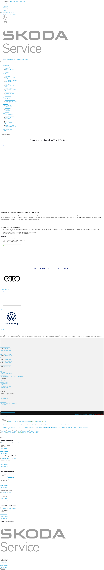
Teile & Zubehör (8, 120)
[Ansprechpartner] (25, 431)
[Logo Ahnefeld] (7, 12)
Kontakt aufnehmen (4, 417)
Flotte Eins (7, 128)
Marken (4, 73)
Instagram (5, 10)
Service (4, 113)
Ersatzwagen (8, 117)
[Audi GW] (38, 421)
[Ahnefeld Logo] (7, 412)
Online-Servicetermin (9, 125)
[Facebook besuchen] (32, 431)
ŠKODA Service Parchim (5, 365)
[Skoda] (33, 421)
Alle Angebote (8, 98)
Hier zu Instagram (4, 398)
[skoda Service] (35, 58)
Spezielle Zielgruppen (10, 93)
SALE (4, 97)
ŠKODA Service (8, 78)
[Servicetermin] (9, 432)
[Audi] (3, 421)
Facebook (5, 9)
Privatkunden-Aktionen (10, 100)
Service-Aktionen (9, 102)
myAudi (7, 121)
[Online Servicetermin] (9, 431)
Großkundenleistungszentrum (9, 126)
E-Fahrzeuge (8, 86)
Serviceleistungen (4, 383)
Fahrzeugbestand (4, 381)
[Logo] (7, 62)
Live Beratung (8, 96)
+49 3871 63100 (7, 359)
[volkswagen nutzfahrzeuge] (5, 23)
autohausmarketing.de (99, 414)
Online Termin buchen (7, 129)
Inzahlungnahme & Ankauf (10, 89)
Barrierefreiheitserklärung (11, 403)
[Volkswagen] (12, 421)
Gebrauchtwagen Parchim (6, 361)
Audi (6, 75)
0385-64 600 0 (7, 348)
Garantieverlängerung (10, 90)
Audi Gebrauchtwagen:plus (11, 80)
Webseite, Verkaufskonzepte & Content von (84, 414)
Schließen (2, 568)
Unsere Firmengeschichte (10, 71)
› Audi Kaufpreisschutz (5, 289)
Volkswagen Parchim (4, 358)
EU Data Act (3, 404)
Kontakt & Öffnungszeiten (5, 389)
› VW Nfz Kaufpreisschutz (5, 330)
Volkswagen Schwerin (5, 347)
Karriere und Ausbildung (10, 69)
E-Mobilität (5, 104)
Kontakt (6, 72)
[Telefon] (14, 431)
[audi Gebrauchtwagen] (15, 59)
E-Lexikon (7, 109)
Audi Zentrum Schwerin (5, 354)
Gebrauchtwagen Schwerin (6, 350)
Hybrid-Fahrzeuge (9, 88)
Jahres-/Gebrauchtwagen (10, 85)
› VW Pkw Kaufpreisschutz (5, 309)
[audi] (10, 14)
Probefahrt (7, 94)
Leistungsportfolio (9, 114)
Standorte (7, 68)
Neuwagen (7, 84)
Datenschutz (5, 6)
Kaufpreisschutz (8, 92)
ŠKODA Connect (8, 124)
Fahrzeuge (5, 82)
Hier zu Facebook (4, 394)
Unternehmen (6, 65)
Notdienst (7, 118)
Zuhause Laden (8, 106)
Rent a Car (5, 130)
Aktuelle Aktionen (4, 382)
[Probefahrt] (3, 431)
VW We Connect (8, 122)
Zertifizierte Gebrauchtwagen (11, 81)
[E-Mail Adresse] (18, 431)
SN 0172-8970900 (14, 1)
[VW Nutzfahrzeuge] (25, 421)
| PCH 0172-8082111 (23, 1)
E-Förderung (8, 108)
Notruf (5, 4)
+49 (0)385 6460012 (8, 352)
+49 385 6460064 (8, 355)
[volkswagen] (5, 18)
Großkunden (3, 385)
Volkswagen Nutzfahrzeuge (11, 77)
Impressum (5, 7)
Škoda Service (3, 375)
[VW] (5, 458)
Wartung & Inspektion (9, 116)
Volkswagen (7, 76)
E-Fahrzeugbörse (8, 105)
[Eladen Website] (44, 421)
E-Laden (7, 112)
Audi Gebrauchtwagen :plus (6, 376)
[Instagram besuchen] (37, 431)
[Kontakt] (15, 432)
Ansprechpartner (9, 67)
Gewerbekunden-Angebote (11, 101)
